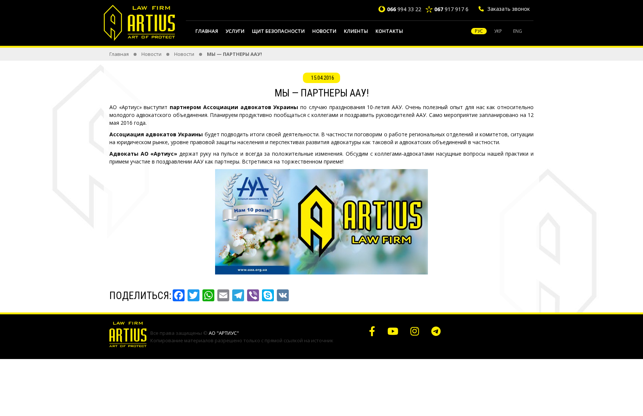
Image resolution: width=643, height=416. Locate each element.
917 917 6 (451, 9)
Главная (206, 31)
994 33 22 (404, 9)
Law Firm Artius (140, 22)
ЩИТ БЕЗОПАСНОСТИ (278, 31)
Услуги (234, 31)
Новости (324, 31)
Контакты (389, 31)
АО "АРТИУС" (224, 333)
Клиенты (356, 31)
